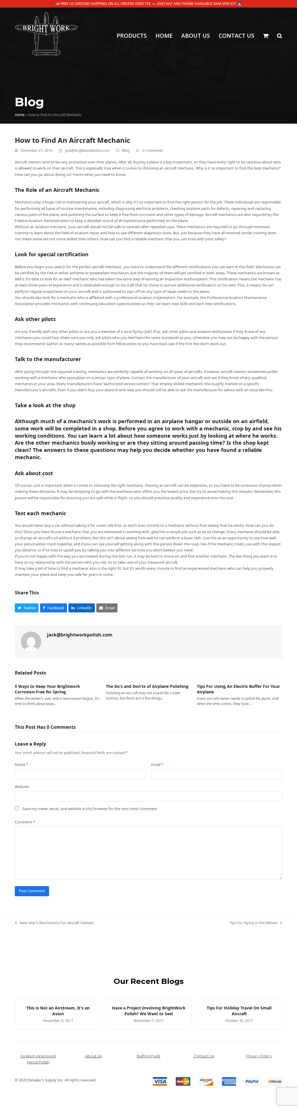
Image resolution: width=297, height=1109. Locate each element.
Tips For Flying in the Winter (253, 923)
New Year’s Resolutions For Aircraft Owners (54, 923)
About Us (93, 1056)
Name (21, 764)
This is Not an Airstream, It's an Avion (58, 1010)
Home (20, 114)
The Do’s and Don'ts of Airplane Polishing (147, 686)
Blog (125, 150)
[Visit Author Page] (31, 641)
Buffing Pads (148, 1056)
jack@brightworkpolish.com (87, 150)
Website (22, 786)
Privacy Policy (259, 1056)
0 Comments (152, 150)
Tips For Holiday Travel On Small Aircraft (239, 1010)
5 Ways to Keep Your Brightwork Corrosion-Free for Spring (47, 689)
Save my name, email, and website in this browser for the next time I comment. (90, 808)
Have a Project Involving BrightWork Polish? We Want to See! (149, 1010)
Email (157, 764)
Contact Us (203, 1056)
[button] (266, 36)
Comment (25, 822)
